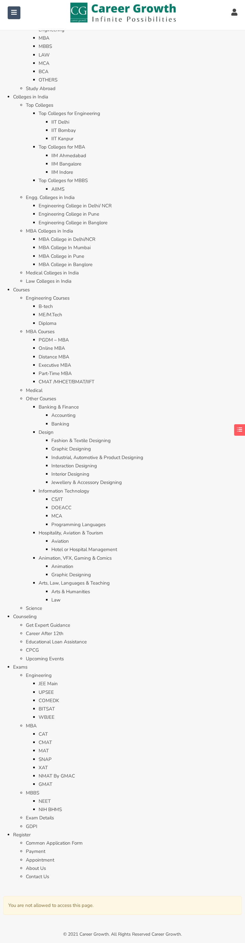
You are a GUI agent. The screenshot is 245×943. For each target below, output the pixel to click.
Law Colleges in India (48, 281)
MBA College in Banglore (66, 264)
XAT (43, 767)
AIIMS (57, 189)
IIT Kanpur (62, 138)
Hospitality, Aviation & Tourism (71, 533)
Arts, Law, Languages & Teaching (74, 583)
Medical (34, 390)
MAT (44, 750)
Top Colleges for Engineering (69, 113)
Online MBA (52, 348)
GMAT (45, 784)
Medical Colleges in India (52, 273)
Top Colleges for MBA (62, 147)
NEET (45, 801)
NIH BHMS (50, 809)
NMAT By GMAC (57, 776)
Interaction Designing (74, 466)
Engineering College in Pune (69, 214)
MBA (44, 38)
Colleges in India (30, 97)
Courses (21, 290)
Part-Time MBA (55, 373)
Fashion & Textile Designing (81, 440)
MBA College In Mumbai (65, 247)
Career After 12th (44, 633)
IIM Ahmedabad (68, 155)
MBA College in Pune (61, 256)
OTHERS (48, 80)
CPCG (32, 650)
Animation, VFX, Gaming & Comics (75, 558)
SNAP (45, 759)
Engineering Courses (48, 298)
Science (34, 608)
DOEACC (61, 507)
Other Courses (41, 398)
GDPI (31, 826)
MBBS (45, 46)
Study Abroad (41, 88)
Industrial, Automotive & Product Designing (97, 457)
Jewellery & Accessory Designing (86, 482)
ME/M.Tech (50, 314)
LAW (44, 55)
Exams (20, 667)
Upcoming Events (45, 659)
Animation (62, 566)
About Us (36, 868)
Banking (60, 424)
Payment (35, 851)
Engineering (39, 675)
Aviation (60, 541)
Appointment (40, 860)
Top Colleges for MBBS (63, 180)
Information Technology (64, 491)
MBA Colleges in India (49, 231)
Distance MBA (54, 357)
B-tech (46, 306)
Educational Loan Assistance (56, 642)
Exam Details (40, 818)
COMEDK (49, 700)
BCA (43, 71)
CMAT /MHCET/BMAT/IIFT (66, 382)
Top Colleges (39, 105)
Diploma (47, 323)
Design (46, 432)
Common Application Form (54, 843)
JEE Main (48, 683)
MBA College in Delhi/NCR (67, 239)
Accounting (63, 415)
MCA (44, 63)
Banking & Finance (59, 407)
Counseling (25, 616)
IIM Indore (62, 172)
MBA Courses (40, 331)
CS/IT (57, 499)
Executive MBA (55, 365)
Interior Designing (70, 474)
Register (22, 835)
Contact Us (37, 876)
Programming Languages (78, 524)
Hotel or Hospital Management (84, 549)
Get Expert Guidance (48, 625)
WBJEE (47, 717)
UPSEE (46, 692)
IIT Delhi (60, 122)
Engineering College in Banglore (73, 222)
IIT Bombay (63, 130)
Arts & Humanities (70, 591)
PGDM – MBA (54, 340)
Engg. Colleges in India (50, 197)
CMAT (45, 742)
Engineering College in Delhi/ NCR (75, 206)
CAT (43, 734)
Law (56, 600)
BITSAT (47, 709)
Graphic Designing (71, 449)
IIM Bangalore (66, 164)
